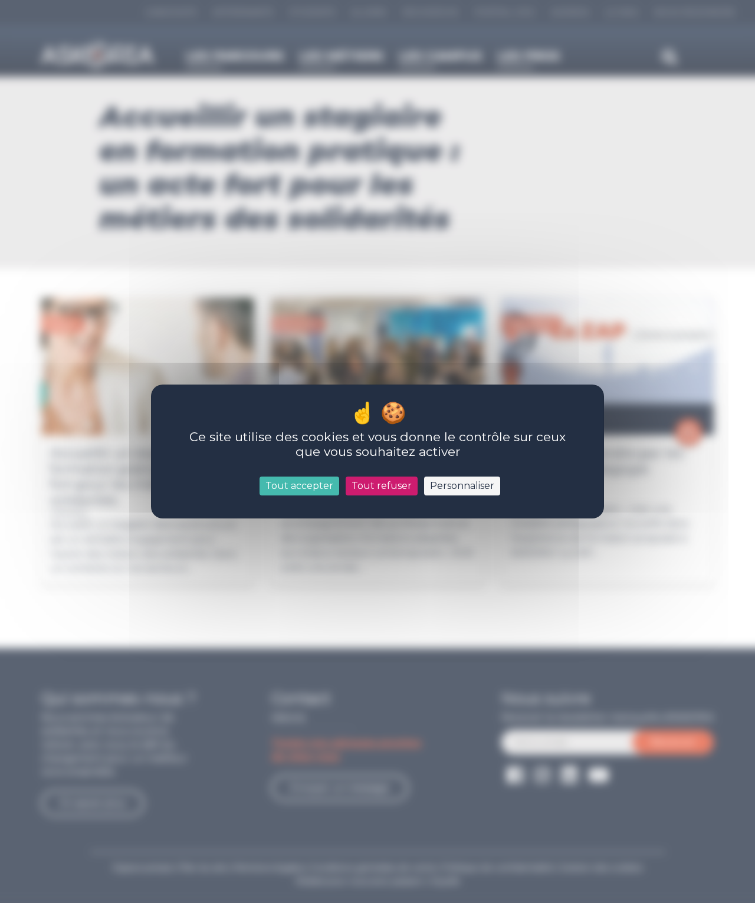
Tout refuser (382, 485)
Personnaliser (462, 485)
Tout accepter (299, 485)
